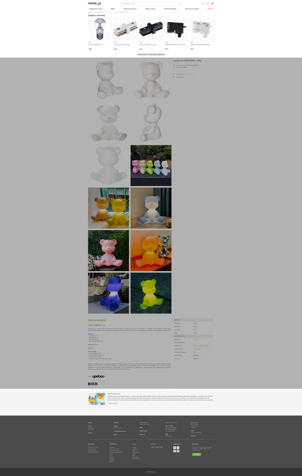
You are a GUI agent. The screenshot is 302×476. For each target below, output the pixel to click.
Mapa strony (135, 457)
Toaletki (193, 436)
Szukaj (180, 3)
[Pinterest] (174, 451)
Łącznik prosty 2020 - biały (122, 44)
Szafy (192, 431)
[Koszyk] (212, 3)
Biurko (90, 422)
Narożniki (142, 434)
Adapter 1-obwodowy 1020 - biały (200, 44)
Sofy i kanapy (169, 426)
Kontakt (134, 447)
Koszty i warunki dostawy (115, 452)
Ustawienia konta (92, 450)
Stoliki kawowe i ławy (120, 431)
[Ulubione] (208, 3)
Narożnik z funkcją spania (171, 422)
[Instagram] (178, 447)
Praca (134, 450)
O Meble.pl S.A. (136, 452)
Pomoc (111, 453)
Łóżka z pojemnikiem (145, 424)
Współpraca (135, 448)
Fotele (90, 426)
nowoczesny (197, 349)
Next (214, 35)
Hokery (90, 433)
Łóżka (115, 434)
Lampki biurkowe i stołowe (201, 345)
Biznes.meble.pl (136, 458)
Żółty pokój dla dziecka (113, 393)
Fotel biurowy (91, 427)
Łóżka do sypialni (144, 422)
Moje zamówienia (92, 448)
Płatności (111, 457)
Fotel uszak (90, 429)
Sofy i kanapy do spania (170, 429)
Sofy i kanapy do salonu (170, 427)
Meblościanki (143, 431)
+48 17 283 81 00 (156, 447)
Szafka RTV (193, 427)
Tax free (111, 462)
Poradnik (111, 458)
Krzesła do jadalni (118, 427)
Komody (116, 422)
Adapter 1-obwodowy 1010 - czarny (175, 44)
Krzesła (116, 426)
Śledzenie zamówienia (93, 447)
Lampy (195, 339)
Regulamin (112, 447)
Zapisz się (196, 454)
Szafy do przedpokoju (196, 432)
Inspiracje (111, 460)
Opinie (134, 453)
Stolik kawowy (194, 425)
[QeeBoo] (98, 376)
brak (194, 352)
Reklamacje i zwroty (114, 450)
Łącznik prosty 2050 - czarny (148, 44)
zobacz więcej (113, 403)
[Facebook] (174, 447)
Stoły (166, 434)
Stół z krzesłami (194, 424)
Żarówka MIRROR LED (95, 44)
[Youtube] (178, 451)
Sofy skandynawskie (170, 431)
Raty (110, 455)
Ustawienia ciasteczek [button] (93, 452)
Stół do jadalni (168, 436)
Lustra (141, 427)
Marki (134, 455)
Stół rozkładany (194, 422)
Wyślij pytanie (179, 77)
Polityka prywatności (114, 448)
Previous (87, 35)
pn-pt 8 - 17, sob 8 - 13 (185, 74)
